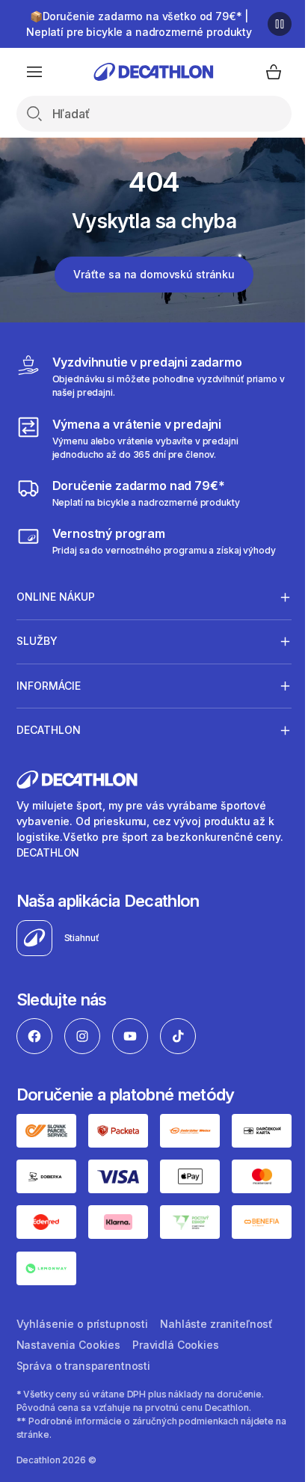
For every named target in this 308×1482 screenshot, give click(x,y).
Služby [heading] (37, 640)
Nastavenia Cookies (68, 1447)
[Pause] (280, 24)
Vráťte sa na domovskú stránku (154, 274)
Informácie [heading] (48, 685)
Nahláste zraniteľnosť (216, 1426)
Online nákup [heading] (55, 596)
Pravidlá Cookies (175, 1447)
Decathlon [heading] (48, 729)
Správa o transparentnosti (83, 1468)
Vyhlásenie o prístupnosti (82, 1426)
